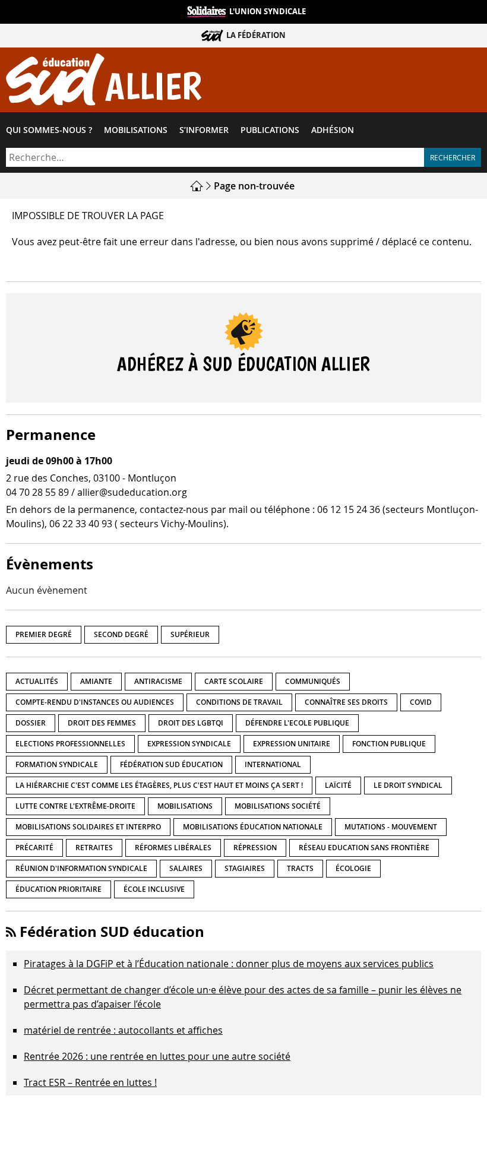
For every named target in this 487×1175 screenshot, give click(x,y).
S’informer (204, 130)
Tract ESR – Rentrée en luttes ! (90, 1082)
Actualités (36, 681)
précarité (34, 848)
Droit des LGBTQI (190, 723)
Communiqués (312, 681)
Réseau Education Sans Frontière (364, 848)
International (273, 764)
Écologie (353, 868)
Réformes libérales (173, 848)
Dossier (30, 723)
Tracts (300, 868)
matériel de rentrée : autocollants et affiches (123, 1030)
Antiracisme (158, 681)
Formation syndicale (56, 764)
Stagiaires (244, 868)
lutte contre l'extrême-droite (75, 806)
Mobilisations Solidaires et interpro (88, 827)
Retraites (94, 848)
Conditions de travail (239, 702)
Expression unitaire (291, 744)
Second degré (121, 634)
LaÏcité (338, 785)
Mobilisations (135, 130)
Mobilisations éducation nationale (252, 827)
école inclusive (154, 889)
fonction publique (389, 744)
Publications (270, 130)
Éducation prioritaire (58, 889)
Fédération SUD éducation (171, 764)
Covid (421, 702)
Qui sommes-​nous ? (49, 130)
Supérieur (190, 634)
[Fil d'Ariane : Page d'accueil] (198, 185)
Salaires (186, 868)
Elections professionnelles (70, 744)
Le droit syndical (408, 785)
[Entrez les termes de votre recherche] (215, 157)
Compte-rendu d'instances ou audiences (94, 702)
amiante (96, 681)
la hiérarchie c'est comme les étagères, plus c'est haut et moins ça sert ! (159, 785)
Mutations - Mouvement (390, 827)
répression (255, 848)
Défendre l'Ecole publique (297, 723)
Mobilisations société (278, 806)
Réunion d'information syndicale (81, 868)
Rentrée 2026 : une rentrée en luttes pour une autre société (157, 1056)
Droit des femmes (102, 723)
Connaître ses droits (346, 702)
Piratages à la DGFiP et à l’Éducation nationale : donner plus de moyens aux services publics (229, 963)
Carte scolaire (233, 681)
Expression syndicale (189, 744)
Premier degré (43, 634)
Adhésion (332, 130)
